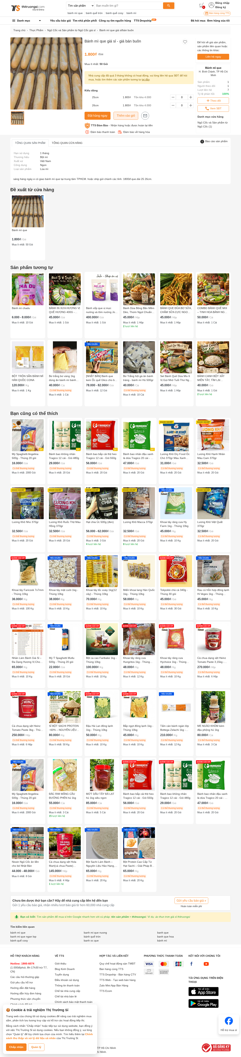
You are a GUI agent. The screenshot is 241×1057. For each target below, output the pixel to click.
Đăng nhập (222, 2)
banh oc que (91, 940)
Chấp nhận (16, 1047)
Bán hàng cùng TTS (219, 13)
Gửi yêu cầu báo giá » (191, 900)
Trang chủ (19, 30)
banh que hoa (165, 936)
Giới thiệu (60, 963)
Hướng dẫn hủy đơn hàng (25, 993)
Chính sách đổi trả (21, 1004)
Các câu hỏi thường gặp (24, 976)
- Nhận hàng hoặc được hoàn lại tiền (122, 125)
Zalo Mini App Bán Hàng (113, 985)
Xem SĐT (215, 108)
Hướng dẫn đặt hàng (22, 987)
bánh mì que (75, 13)
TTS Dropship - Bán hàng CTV (117, 974)
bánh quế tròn (94, 13)
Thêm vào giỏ (126, 115)
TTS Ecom (105, 990)
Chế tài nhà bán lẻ (66, 996)
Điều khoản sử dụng (67, 979)
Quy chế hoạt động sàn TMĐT (117, 963)
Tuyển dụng (62, 974)
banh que (163, 932)
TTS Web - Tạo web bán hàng (117, 979)
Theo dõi (215, 100)
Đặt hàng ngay (97, 115)
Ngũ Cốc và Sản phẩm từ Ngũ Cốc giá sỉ (71, 30)
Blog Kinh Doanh (65, 969)
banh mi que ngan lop (23, 936)
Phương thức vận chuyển (25, 998)
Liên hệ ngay (213, 56)
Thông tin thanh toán (67, 985)
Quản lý (36, 1047)
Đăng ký (220, 7)
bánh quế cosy (114, 13)
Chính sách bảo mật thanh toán (73, 1001)
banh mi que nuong (95, 932)
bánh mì (131, 13)
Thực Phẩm (36, 30)
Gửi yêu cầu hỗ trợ (21, 982)
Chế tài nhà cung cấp (67, 990)
